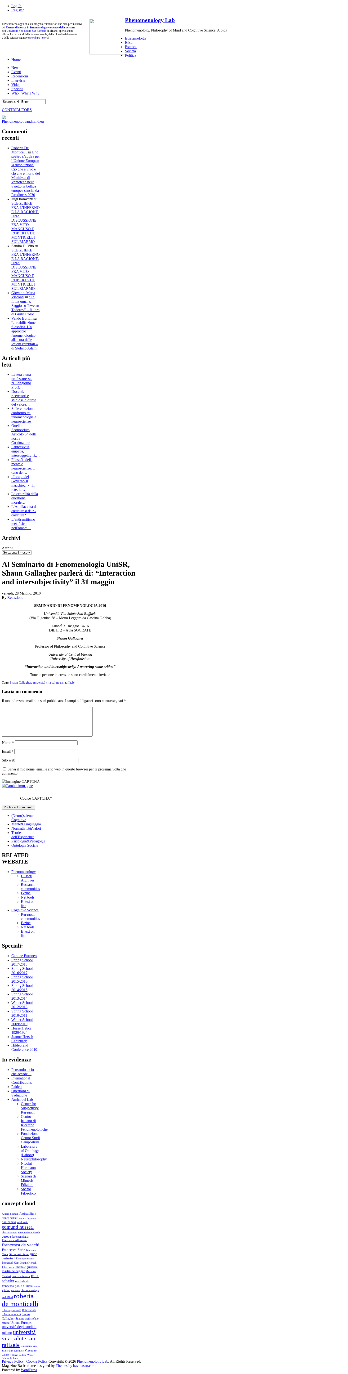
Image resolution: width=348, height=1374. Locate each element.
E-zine (26, 893)
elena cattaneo (9, 1232)
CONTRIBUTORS (17, 110)
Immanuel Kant (10, 1262)
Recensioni (19, 76)
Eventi (16, 72)
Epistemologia (135, 38)
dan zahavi (9, 1222)
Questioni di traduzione (20, 1093)
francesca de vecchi (21, 1244)
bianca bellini (9, 1218)
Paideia (16, 1087)
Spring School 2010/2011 (22, 1013)
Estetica (131, 47)
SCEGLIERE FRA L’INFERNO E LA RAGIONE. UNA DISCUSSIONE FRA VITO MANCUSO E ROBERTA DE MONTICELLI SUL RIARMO (25, 222)
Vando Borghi (21, 318)
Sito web (8, 760)
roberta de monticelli (20, 1299)
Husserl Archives (27, 878)
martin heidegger (13, 1271)
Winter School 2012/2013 (22, 1005)
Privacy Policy (13, 1361)
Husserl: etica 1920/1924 (21, 1030)
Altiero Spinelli (10, 1213)
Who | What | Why (25, 93)
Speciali (17, 89)
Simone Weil (22, 1318)
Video (15, 85)
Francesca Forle (13, 1250)
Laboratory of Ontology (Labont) (30, 1150)
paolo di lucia (24, 1286)
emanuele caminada (29, 1232)
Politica (130, 55)
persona (15, 1290)
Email (7, 751)
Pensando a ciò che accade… (22, 1072)
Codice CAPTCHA (35, 798)
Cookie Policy (37, 1361)
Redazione (15, 597)
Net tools (27, 897)
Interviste (18, 80)
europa (6, 1236)
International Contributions (21, 1080)
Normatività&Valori (26, 828)
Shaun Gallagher (20, 682)
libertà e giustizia (26, 1267)
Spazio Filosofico (28, 1191)
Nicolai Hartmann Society (28, 1167)
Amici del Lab (22, 1099)
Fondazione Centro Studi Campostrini (30, 1138)
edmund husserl (18, 1227)
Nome (8, 743)
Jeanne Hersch (28, 1262)
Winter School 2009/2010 (22, 1022)
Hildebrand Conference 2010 (24, 1047)
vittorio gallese (18, 1354)
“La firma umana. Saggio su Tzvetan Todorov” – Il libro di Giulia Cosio (25, 305)
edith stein (22, 1222)
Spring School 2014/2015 (22, 988)
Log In (16, 6)
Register (17, 10)
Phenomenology (23, 872)
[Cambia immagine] (17, 786)
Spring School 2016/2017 (22, 971)
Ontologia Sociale (24, 845)
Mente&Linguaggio (26, 824)
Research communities (30, 886)
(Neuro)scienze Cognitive (22, 818)
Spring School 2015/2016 (22, 979)
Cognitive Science (25, 910)
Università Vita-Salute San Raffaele (26, 30)
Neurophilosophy (34, 1159)
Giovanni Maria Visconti (23, 295)
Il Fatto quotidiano (24, 1258)
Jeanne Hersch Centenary (22, 1039)
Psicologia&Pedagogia (28, 841)
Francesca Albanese (14, 1240)
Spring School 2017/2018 (22, 962)
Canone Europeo (24, 956)
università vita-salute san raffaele (53, 682)
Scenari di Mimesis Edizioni (28, 1180)
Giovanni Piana (19, 1254)
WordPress (29, 1370)
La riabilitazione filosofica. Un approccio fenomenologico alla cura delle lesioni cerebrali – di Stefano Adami (24, 335)
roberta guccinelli (11, 1310)
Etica (129, 42)
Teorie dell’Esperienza (22, 835)
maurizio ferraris (21, 1276)
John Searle (8, 1267)
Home (16, 60)
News (15, 68)
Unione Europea (21, 1323)
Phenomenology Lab (150, 20)
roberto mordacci (11, 1314)
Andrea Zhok (27, 1213)
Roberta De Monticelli (20, 150)
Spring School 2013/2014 (22, 996)
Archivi (7, 548)
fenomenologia (20, 1236)
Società (130, 51)
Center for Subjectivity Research (30, 1108)
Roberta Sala (29, 1310)
